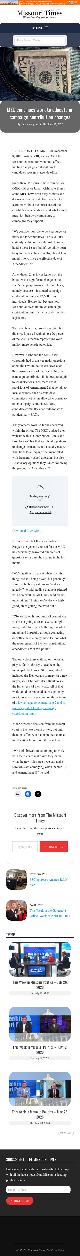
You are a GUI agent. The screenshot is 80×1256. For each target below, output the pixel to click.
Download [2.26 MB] (26, 530)
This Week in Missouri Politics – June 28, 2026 (40, 1114)
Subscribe (54, 846)
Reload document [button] (38, 507)
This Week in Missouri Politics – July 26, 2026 (40, 985)
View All (66, 1133)
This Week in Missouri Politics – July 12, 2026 (40, 1050)
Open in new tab (41, 512)
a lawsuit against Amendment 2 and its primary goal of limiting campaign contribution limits (39, 707)
